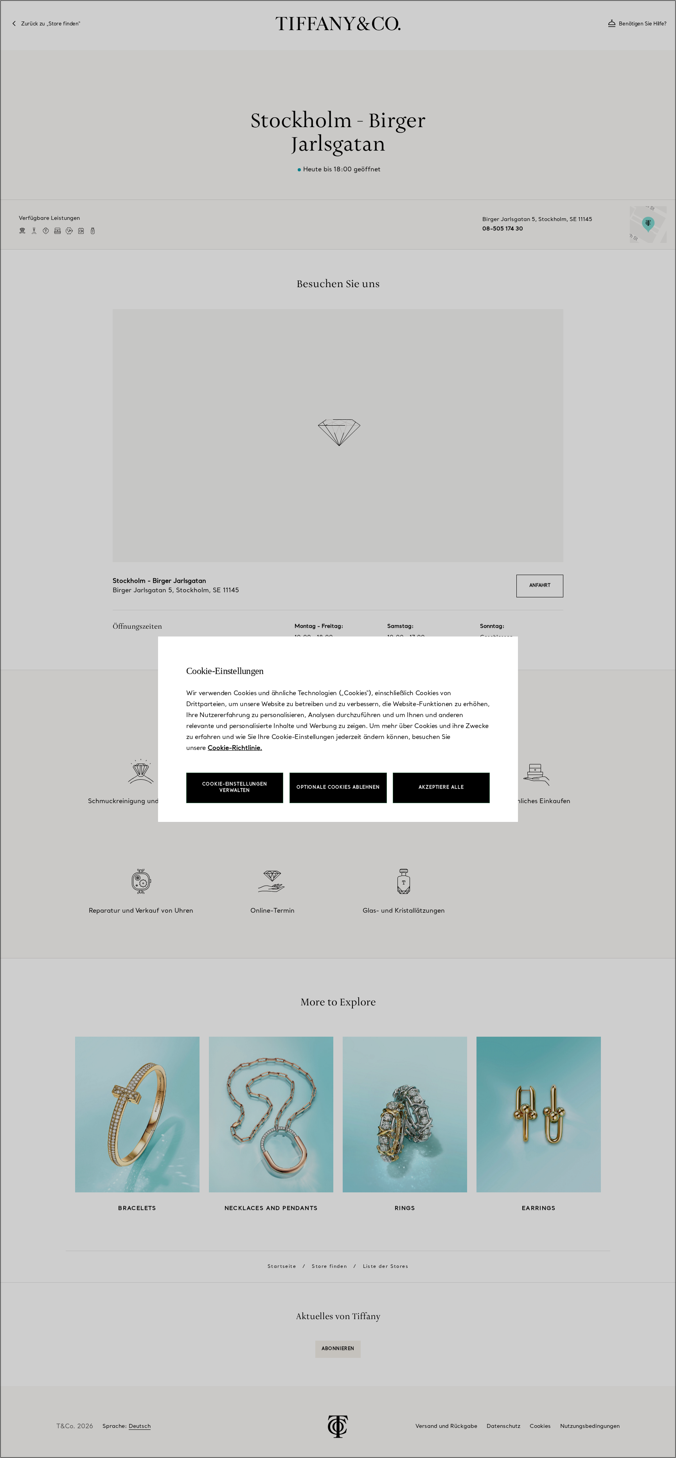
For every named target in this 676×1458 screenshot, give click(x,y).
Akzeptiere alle (441, 787)
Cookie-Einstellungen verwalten (234, 787)
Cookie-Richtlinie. (235, 748)
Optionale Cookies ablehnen (338, 787)
